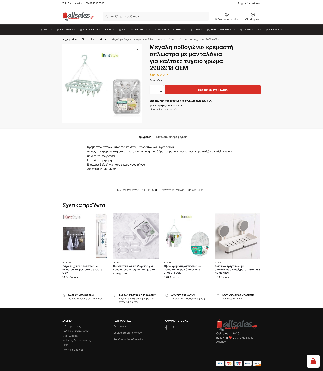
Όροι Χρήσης (70, 335)
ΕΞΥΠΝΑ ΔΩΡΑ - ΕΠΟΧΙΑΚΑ (97, 29)
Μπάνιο (104, 39)
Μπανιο (66, 262)
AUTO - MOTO (251, 29)
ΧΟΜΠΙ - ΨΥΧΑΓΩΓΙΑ (221, 29)
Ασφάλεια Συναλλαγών (128, 339)
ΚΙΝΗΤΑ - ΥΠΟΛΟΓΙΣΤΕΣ (135, 29)
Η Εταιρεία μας (71, 326)
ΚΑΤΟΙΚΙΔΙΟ (66, 29)
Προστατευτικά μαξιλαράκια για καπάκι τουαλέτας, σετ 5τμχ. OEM (134, 267)
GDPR (66, 345)
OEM (200, 189)
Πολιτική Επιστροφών (75, 331)
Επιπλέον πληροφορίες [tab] (171, 137)
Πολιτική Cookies (72, 349)
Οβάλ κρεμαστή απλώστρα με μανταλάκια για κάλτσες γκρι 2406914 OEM (182, 269)
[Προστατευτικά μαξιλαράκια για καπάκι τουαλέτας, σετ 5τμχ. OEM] (136, 236)
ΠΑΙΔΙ (197, 29)
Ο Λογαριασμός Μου (226, 19)
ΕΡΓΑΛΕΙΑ (274, 29)
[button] (136, 48)
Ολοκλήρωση (252, 19)
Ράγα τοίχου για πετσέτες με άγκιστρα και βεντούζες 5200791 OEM (82, 269)
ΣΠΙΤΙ (47, 29)
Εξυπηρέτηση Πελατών (128, 332)
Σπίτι (93, 39)
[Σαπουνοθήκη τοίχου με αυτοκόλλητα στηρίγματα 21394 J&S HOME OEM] (237, 236)
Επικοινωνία (121, 326)
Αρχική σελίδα (70, 39)
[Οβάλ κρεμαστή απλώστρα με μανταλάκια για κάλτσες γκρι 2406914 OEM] (187, 236)
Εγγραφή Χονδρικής (249, 3)
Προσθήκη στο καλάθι (213, 89)
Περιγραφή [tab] (143, 137)
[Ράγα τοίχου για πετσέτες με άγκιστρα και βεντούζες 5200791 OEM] (85, 236)
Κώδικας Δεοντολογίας (76, 340)
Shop (84, 39)
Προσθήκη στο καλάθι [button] (85, 284)
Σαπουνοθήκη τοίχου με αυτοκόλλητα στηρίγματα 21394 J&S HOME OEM (237, 269)
